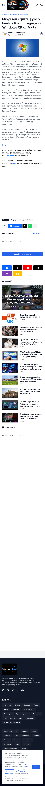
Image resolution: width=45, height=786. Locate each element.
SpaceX (27, 705)
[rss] (17, 273)
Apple (34, 731)
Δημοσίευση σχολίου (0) (22, 254)
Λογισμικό (36, 714)
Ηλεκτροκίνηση (29, 709)
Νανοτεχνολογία (9, 718)
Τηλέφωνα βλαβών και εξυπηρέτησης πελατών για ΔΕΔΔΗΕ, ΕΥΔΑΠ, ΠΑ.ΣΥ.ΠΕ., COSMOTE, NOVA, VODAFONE (31, 342)
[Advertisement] (22, 192)
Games (36, 736)
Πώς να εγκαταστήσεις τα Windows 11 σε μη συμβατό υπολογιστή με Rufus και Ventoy (31, 366)
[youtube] (27, 267)
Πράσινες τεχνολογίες (26, 718)
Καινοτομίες (8, 714)
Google (6, 740)
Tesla (36, 705)
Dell (16, 736)
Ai (16, 731)
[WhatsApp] (30, 226)
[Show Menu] (3, 5)
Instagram (7, 744)
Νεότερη (6, 261)
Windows (29, 220)
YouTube (16, 709)
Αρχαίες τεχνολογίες (10, 749)
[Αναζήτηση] (41, 5)
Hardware (7, 705)
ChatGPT (7, 736)
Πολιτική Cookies (11, 771)
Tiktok (6, 709)
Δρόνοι (24, 749)
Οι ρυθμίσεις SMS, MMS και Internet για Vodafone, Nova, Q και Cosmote (31, 416)
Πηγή (4, 145)
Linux (17, 744)
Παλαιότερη (37, 261)
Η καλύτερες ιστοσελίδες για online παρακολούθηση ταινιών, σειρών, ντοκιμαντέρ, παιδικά (31, 329)
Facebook (25, 736)
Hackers (17, 740)
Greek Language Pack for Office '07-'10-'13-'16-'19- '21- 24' (30, 317)
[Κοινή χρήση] (40, 34)
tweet (12, 155)
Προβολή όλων (35, 233)
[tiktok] (38, 267)
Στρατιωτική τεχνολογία (12, 722)
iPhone (26, 744)
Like (7, 155)
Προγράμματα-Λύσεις (20, 14)
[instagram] (7, 273)
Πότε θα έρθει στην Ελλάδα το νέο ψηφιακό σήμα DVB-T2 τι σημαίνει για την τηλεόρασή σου (31, 354)
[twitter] (17, 267)
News (14, 163)
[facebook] (7, 267)
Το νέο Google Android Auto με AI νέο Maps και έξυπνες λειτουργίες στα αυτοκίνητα (29, 404)
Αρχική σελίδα (7, 14)
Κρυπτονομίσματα (22, 714)
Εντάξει (36, 767)
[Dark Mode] (37, 5)
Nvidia (17, 705)
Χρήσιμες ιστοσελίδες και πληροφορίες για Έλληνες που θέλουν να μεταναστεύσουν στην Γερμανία (30, 391)
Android (25, 731)
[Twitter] (24, 226)
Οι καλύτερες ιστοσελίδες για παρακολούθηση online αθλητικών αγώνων (31, 379)
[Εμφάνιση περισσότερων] (35, 226)
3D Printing (8, 731)
